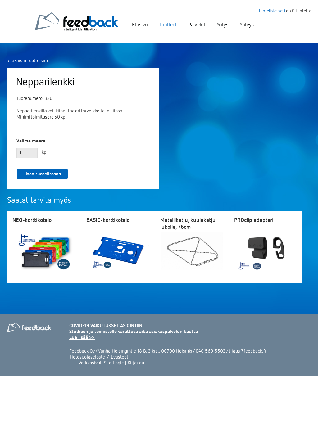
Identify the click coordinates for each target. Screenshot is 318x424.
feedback (29, 327)
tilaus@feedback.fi (247, 351)
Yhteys (247, 24)
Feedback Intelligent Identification (76, 21)
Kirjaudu (136, 362)
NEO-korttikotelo (32, 219)
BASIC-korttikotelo (107, 219)
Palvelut (196, 24)
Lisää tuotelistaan (42, 173)
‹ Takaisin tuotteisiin (27, 60)
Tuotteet (168, 24)
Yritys (222, 24)
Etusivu (140, 24)
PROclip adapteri (253, 219)
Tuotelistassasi (271, 10)
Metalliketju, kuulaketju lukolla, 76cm (188, 223)
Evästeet (119, 357)
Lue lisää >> (82, 337)
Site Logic (114, 362)
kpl (45, 152)
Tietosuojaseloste (87, 357)
